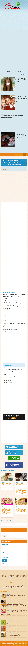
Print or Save (13, 452)
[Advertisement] (14, 27)
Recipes (4, 169)
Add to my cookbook (15, 447)
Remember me (6, 557)
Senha (3, 552)
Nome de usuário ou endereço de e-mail (9, 548)
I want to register (4, 564)
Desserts (17, 482)
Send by (15, 458)
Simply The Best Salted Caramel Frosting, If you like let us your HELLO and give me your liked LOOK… (21, 510)
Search (4, 536)
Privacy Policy (6, 418)
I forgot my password (5, 563)
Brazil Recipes (9, 620)
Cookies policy (20, 643)
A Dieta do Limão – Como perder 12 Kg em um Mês (15, 623)
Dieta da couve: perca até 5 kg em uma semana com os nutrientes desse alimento (16, 635)
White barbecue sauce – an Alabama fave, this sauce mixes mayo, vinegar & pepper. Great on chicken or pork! (7, 486)
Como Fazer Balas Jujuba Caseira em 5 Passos (16, 628)
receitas (9, 167)
